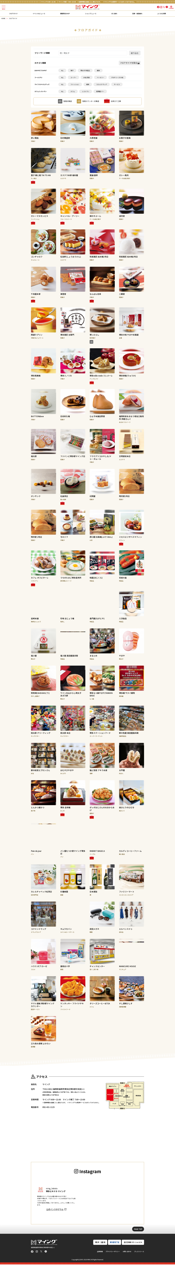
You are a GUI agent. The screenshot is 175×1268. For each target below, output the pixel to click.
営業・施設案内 (137, 13)
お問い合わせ (127, 1251)
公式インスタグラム (54, 1209)
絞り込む (135, 53)
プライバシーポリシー (113, 1251)
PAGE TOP (138, 1229)
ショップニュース (90, 13)
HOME (3, 18)
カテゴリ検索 (40, 62)
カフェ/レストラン (41, 91)
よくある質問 (161, 13)
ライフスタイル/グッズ (42, 84)
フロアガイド (13, 13)
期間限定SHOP (65, 13)
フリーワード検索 (42, 52)
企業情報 (100, 1251)
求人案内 (114, 13)
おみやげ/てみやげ (41, 70)
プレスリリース (139, 1251)
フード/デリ (38, 77)
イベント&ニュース (39, 13)
